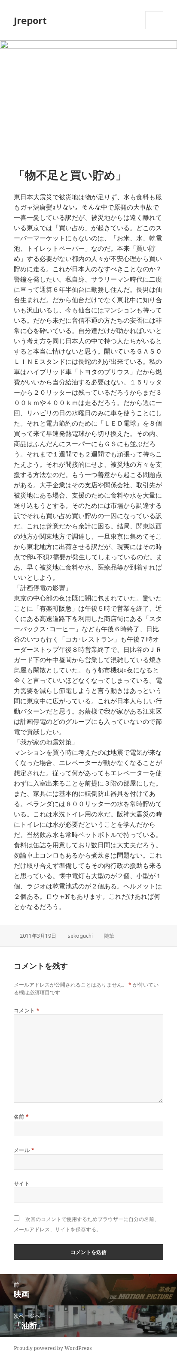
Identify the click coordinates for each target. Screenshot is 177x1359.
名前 (21, 1116)
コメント (27, 1010)
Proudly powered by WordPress (53, 1348)
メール (24, 1150)
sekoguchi (80, 935)
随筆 (109, 935)
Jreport (30, 20)
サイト (22, 1183)
